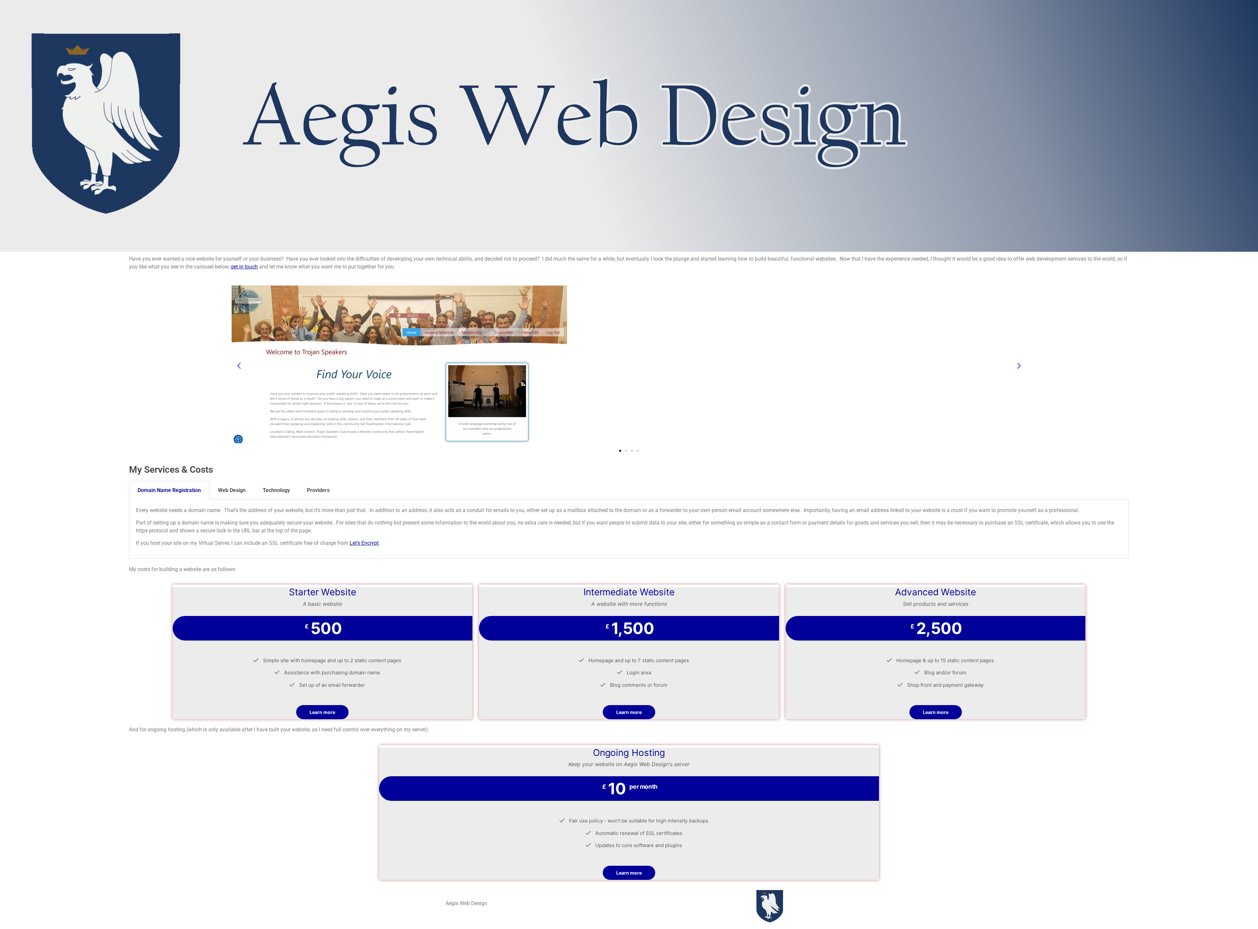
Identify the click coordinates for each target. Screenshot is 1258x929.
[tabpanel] (629, 529)
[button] (239, 365)
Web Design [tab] (232, 490)
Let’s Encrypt (364, 543)
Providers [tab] (318, 490)
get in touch (244, 267)
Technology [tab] (276, 490)
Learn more (322, 712)
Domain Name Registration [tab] (169, 490)
